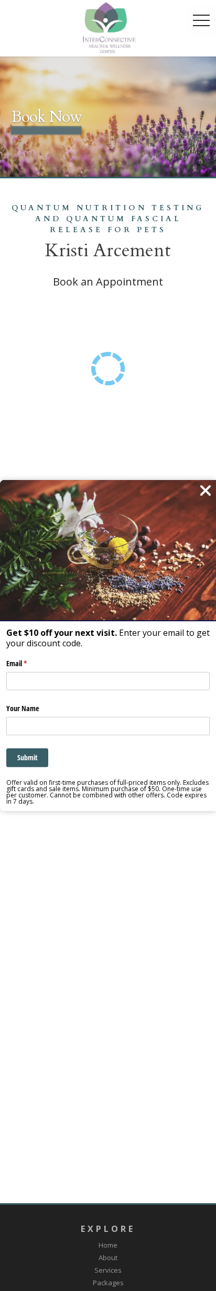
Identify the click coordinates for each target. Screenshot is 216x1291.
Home (108, 1245)
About (108, 1257)
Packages (108, 1282)
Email (28, 664)
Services (108, 1270)
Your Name (22, 708)
